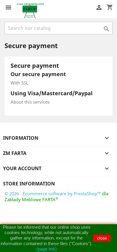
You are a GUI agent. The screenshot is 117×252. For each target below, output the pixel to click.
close (102, 238)
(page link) (46, 248)
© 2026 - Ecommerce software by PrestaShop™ (53, 193)
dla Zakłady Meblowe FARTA (56, 196)
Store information (29, 183)
